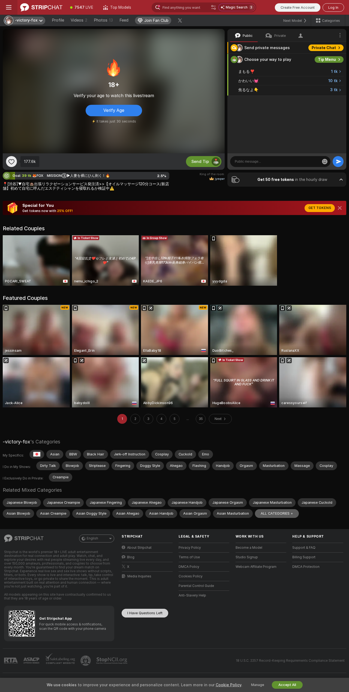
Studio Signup (247, 557)
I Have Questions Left (145, 613)
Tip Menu (327, 59)
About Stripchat (139, 548)
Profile (58, 20)
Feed (123, 20)
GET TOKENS (319, 208)
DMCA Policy (189, 567)
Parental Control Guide (196, 586)
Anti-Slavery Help (192, 595)
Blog (130, 557)
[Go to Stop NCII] (112, 660)
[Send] (338, 161)
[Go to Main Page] (41, 7)
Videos (79, 20)
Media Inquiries (139, 576)
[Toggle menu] (8, 7)
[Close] (340, 208)
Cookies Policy (191, 576)
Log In (333, 7)
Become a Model (249, 548)
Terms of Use (189, 557)
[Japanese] (36, 454)
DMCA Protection (306, 567)
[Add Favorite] (11, 161)
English (92, 538)
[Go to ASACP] (32, 661)
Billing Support (303, 557)
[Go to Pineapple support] (86, 660)
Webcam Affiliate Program (256, 567)
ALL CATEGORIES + (277, 513)
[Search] (213, 7)
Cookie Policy (228, 685)
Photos (103, 20)
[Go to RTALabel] (11, 660)
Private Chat (324, 48)
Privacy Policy (190, 548)
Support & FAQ (303, 548)
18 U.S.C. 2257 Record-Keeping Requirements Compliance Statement (290, 661)
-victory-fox (16, 442)
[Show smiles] (324, 161)
